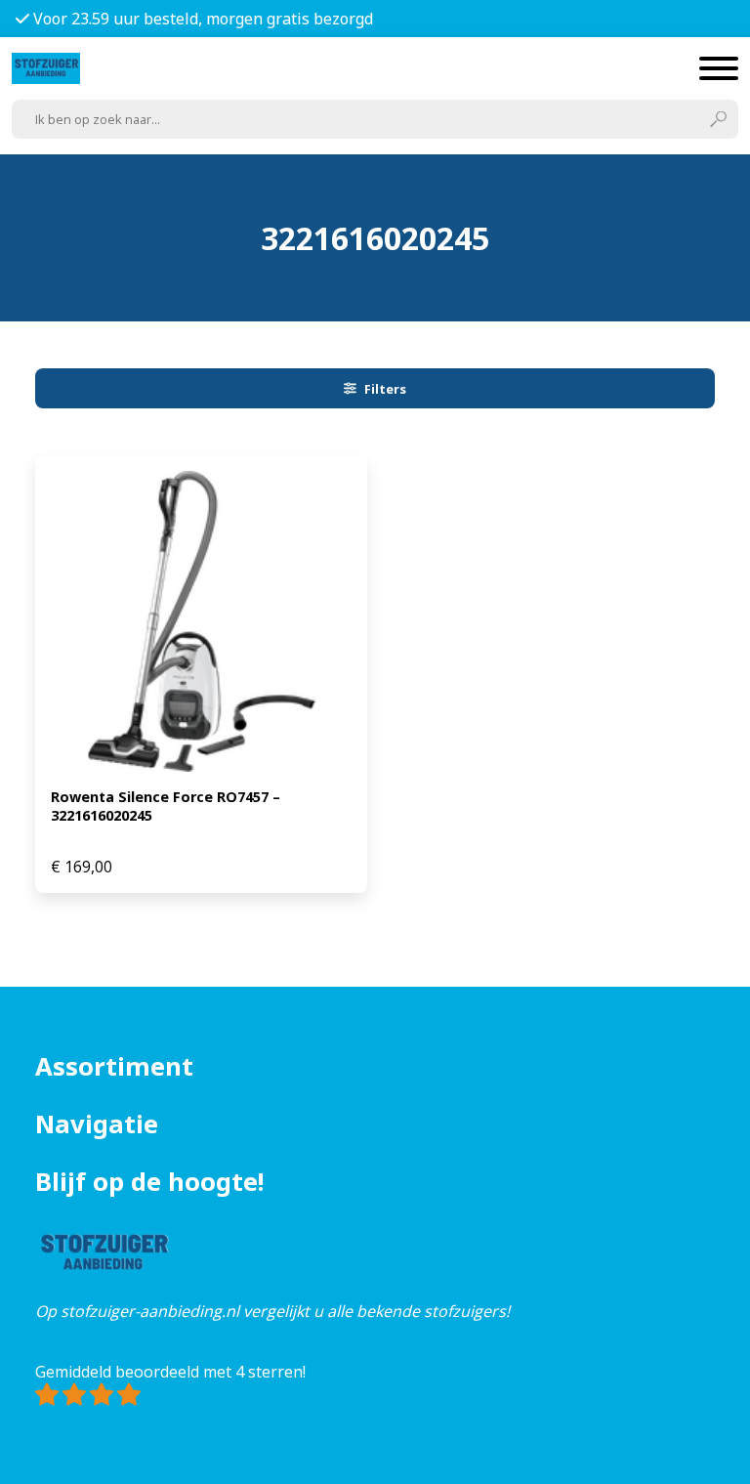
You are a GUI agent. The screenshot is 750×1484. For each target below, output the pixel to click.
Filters (385, 389)
